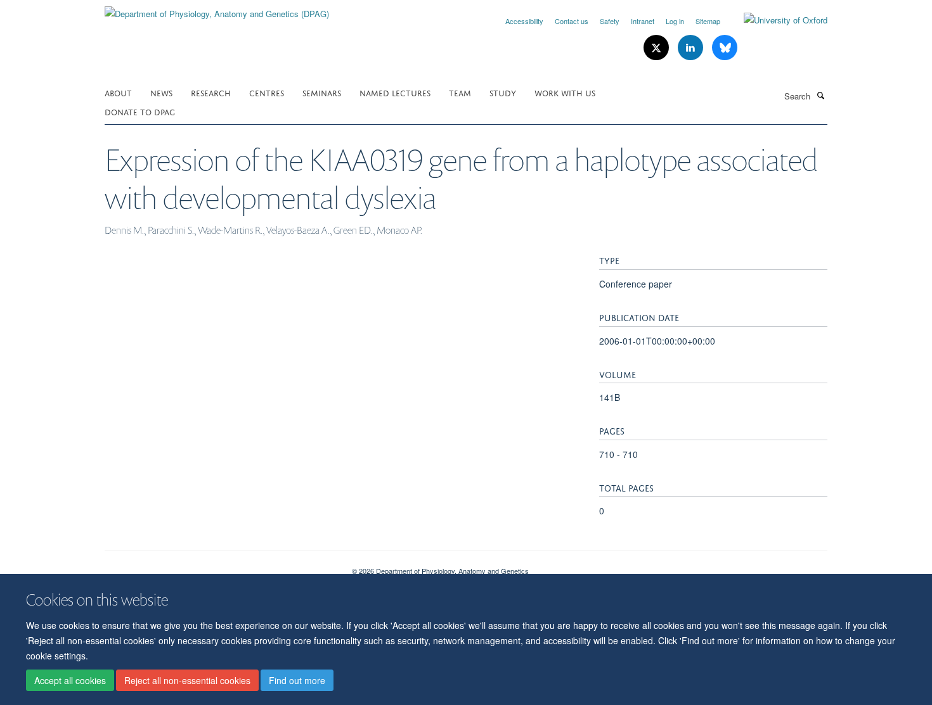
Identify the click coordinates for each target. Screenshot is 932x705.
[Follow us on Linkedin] (692, 48)
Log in (675, 21)
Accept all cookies (70, 680)
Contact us (571, 21)
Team (460, 92)
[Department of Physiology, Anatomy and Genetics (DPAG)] (217, 9)
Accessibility (524, 21)
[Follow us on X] (657, 48)
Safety (609, 21)
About (118, 92)
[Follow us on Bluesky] (724, 48)
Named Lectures (394, 92)
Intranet (642, 21)
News (161, 92)
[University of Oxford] (776, 20)
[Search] (820, 95)
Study (502, 92)
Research (211, 92)
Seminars (321, 92)
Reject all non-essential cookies (187, 680)
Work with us (564, 92)
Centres (266, 92)
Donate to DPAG (140, 111)
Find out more (297, 680)
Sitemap (708, 21)
